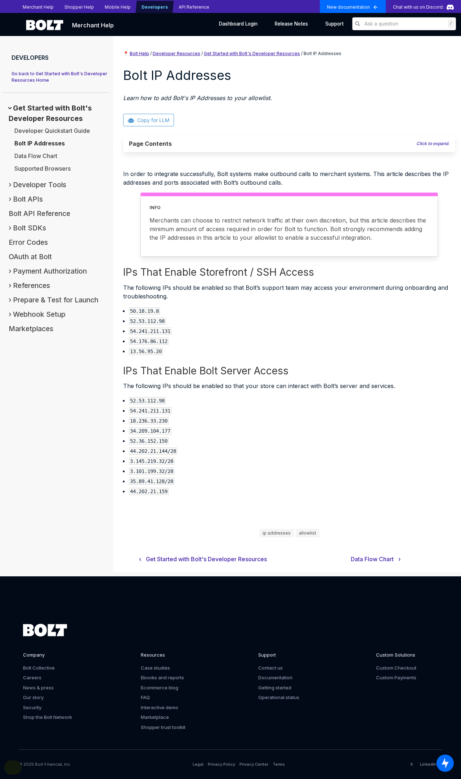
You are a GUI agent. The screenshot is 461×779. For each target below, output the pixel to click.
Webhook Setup (39, 314)
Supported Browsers (42, 168)
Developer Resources (176, 53)
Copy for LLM (153, 120)
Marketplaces (31, 328)
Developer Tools (39, 184)
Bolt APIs (28, 199)
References (31, 285)
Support (334, 24)
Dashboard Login (238, 24)
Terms (279, 764)
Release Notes (291, 24)
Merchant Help (93, 25)
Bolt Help (139, 53)
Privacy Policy (221, 764)
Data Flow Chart (35, 155)
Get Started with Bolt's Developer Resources (252, 53)
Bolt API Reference (39, 213)
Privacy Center (254, 764)
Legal (198, 764)
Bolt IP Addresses (39, 143)
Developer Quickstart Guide (52, 130)
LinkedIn (428, 764)
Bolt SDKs (29, 228)
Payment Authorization (50, 271)
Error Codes (28, 242)
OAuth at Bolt (30, 256)
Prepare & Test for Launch (55, 300)
